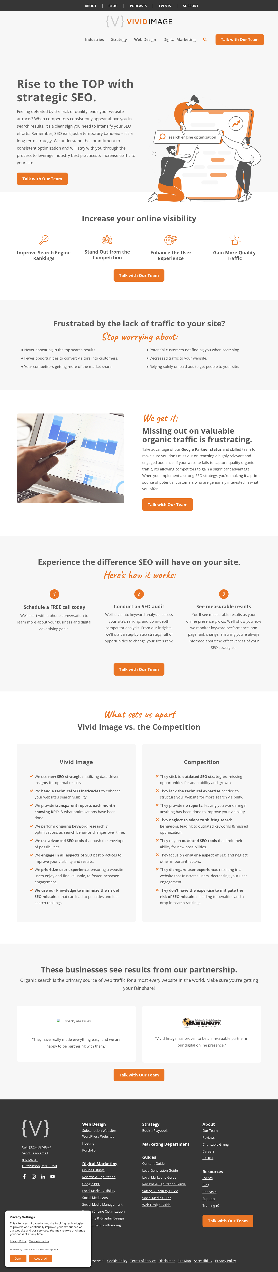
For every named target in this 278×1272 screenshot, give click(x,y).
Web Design (94, 1124)
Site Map (184, 1261)
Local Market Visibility (98, 1191)
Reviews (208, 1137)
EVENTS (165, 6)
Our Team (210, 1130)
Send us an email (35, 1153)
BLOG (113, 6)
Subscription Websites (99, 1130)
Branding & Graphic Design (103, 1218)
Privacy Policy (225, 1261)
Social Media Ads (95, 1197)
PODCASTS (138, 6)
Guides (149, 1157)
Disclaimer (167, 1261)
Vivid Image (139, 21)
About (208, 1124)
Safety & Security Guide (160, 1191)
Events (207, 1178)
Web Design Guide (156, 1205)
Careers (208, 1151)
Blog (205, 1185)
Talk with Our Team (42, 179)
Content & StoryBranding (101, 1225)
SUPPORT (190, 6)
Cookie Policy (117, 1261)
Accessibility (203, 1261)
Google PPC (91, 1184)
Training (208, 1205)
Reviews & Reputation (99, 1177)
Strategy (150, 1124)
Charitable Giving (215, 1144)
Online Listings (93, 1170)
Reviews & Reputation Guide (164, 1184)
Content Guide (153, 1163)
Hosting (88, 1143)
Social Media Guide (156, 1198)
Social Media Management (102, 1204)
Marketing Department (165, 1144)
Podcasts (209, 1192)
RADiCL (207, 1158)
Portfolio (89, 1150)
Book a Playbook (154, 1130)
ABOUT (90, 6)
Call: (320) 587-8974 (36, 1147)
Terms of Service (143, 1261)
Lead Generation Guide (160, 1170)
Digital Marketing (99, 1163)
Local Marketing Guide (159, 1177)
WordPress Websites (98, 1136)
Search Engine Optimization (103, 1211)
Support (208, 1199)
